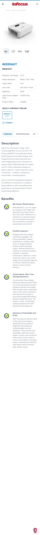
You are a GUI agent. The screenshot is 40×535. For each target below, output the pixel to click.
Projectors (15, 10)
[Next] (37, 134)
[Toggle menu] (3, 4)
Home (8, 10)
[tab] (7, 134)
